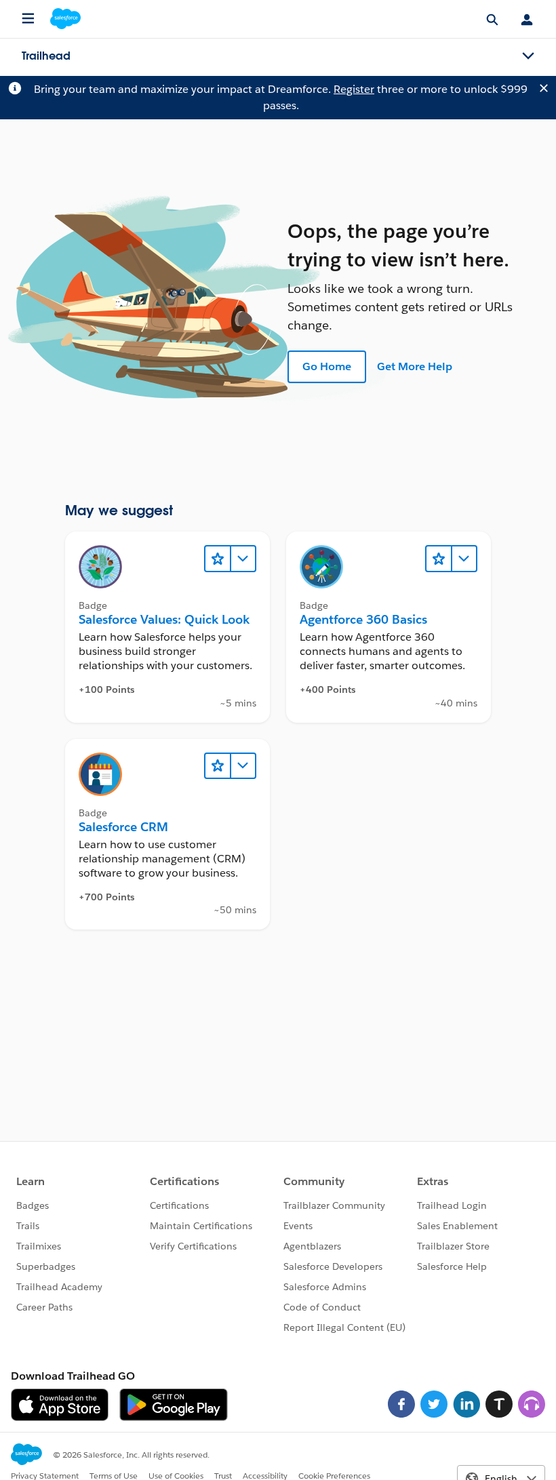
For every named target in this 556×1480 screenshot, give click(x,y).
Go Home (326, 366)
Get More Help (414, 366)
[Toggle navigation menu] (528, 56)
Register (354, 89)
